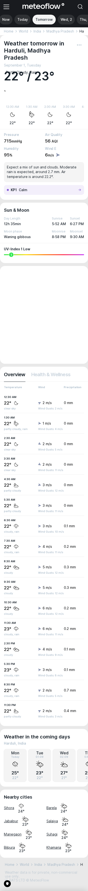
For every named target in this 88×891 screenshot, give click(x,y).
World (23, 31)
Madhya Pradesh (60, 31)
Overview (14, 374)
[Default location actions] (79, 45)
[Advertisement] (44, 315)
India (37, 31)
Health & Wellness (50, 374)
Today (22, 20)
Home (8, 31)
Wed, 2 (66, 20)
